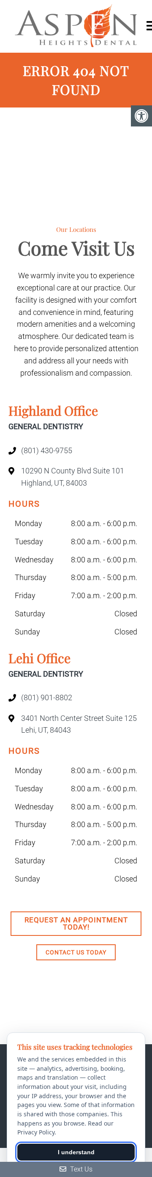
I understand (76, 1152)
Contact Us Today (76, 952)
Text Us (80, 1169)
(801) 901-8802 (46, 697)
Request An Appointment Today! (76, 923)
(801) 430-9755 (46, 450)
